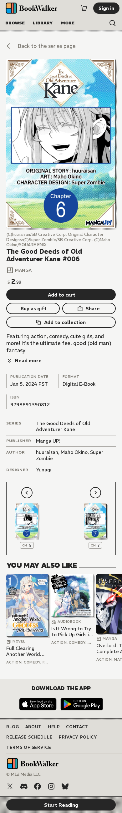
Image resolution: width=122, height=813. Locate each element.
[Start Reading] (61, 143)
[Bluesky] (65, 786)
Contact (77, 727)
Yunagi (43, 470)
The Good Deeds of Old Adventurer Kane (63, 426)
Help (54, 727)
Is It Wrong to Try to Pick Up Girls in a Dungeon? (71, 632)
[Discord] (24, 786)
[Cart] (84, 8)
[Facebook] (37, 786)
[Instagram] (51, 786)
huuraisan (47, 452)
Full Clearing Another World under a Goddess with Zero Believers (25, 651)
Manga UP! (48, 441)
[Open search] (112, 23)
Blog (12, 727)
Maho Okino (74, 452)
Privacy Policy (78, 737)
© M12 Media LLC (23, 774)
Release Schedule (29, 737)
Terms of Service (28, 747)
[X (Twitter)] (10, 786)
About (33, 727)
